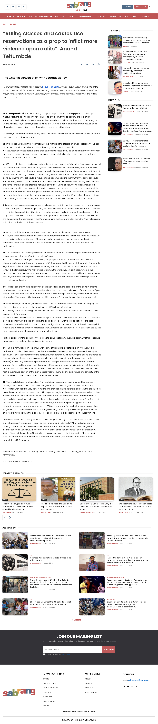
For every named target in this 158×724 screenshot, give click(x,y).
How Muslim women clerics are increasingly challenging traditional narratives (136, 70)
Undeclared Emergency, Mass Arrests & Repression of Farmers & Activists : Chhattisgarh (137, 86)
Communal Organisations (40, 577)
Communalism (128, 76)
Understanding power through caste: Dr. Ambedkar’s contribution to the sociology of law (135, 507)
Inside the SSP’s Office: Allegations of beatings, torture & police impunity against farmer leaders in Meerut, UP (127, 560)
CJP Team (6, 512)
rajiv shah (46, 512)
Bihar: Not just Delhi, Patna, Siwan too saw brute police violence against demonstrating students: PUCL (126, 604)
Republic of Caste (50, 86)
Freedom (126, 92)
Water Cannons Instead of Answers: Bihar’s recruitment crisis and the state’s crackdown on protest (50, 538)
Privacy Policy (65, 654)
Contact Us (141, 7)
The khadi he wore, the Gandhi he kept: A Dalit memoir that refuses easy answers (56, 507)
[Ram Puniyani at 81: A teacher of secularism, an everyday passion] (115, 164)
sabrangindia (128, 134)
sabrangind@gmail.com (139, 680)
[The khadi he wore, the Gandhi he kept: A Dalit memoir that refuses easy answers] (58, 489)
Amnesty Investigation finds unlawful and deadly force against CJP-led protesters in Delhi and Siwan (127, 538)
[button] (150, 6)
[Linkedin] (92, 64)
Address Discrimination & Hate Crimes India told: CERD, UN (137, 106)
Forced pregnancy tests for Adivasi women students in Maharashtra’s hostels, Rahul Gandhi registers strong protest (137, 127)
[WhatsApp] (19, 7)
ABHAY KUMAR (125, 512)
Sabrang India (128, 112)
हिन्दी (85, 10)
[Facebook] (7, 7)
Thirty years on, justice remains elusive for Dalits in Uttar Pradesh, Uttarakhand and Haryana (17, 507)
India (125, 46)
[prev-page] (4, 517)
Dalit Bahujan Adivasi (114, 133)
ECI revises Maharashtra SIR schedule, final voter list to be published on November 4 (136, 143)
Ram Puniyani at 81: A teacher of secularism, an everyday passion (136, 161)
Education (127, 63)
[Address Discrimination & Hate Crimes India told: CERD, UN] (115, 111)
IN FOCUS (114, 100)
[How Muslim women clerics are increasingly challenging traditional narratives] (115, 72)
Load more (76, 620)
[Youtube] (24, 7)
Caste (5, 24)
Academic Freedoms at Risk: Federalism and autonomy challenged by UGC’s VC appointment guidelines (135, 55)
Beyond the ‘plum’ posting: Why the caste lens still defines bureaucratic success (96, 507)
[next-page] (10, 517)
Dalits (13, 24)
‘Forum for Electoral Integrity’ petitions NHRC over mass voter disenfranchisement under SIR (136, 40)
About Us (127, 7)
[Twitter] (13, 7)
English (77, 10)
